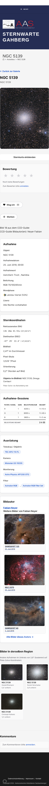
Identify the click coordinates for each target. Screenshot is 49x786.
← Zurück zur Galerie (10, 71)
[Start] (3, 59)
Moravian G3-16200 (13, 463)
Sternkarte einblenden (24, 157)
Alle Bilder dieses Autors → (19, 637)
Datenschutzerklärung (16, 779)
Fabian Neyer (10, 508)
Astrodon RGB (11, 486)
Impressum (30, 779)
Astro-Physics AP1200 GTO (17, 474)
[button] (4, 781)
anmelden (24, 186)
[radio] (6, 175)
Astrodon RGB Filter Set (33, 486)
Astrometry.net (22, 386)
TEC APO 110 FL (12, 452)
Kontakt (38, 779)
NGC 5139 (21, 59)
